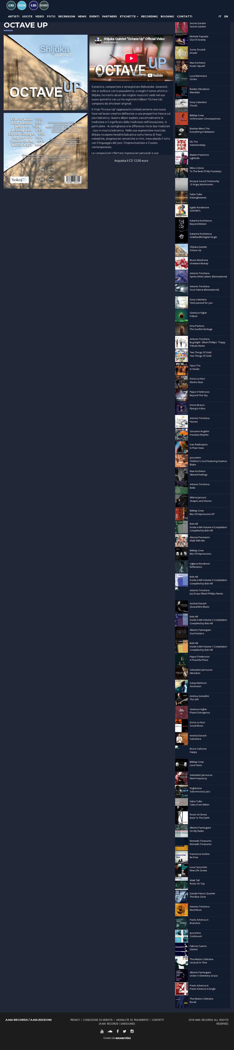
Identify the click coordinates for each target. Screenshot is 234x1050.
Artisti (13, 16)
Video (39, 16)
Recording (149, 16)
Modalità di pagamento (132, 1019)
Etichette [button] (128, 16)
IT (220, 16)
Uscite (27, 16)
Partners (109, 16)
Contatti (184, 16)
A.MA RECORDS (109, 1023)
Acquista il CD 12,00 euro (131, 161)
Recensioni (66, 16)
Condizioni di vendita (98, 1019)
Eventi (94, 16)
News (82, 16)
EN (226, 16)
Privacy (75, 1019)
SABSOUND (127, 1023)
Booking (167, 16)
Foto (51, 16)
